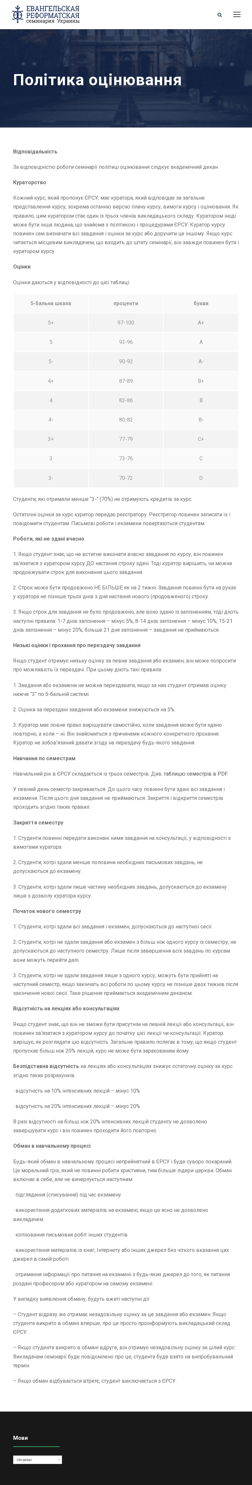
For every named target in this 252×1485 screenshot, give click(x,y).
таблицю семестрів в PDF (195, 774)
